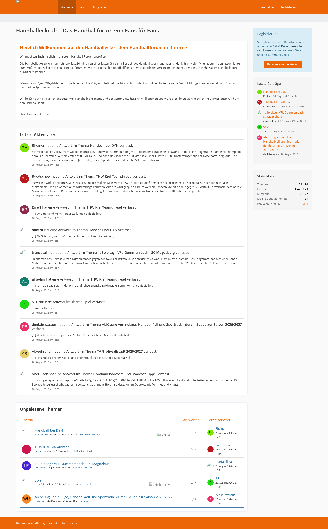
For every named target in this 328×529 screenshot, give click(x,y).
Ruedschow (222, 445)
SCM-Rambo (41, 434)
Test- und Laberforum (84, 484)
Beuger (39, 451)
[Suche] (305, 7)
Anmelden (268, 7)
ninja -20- (40, 484)
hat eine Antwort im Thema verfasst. (82, 145)
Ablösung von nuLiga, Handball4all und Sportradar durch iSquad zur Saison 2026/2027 (103, 497)
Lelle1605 (40, 467)
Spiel (39, 480)
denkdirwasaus (225, 495)
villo (305, 203)
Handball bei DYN (49, 430)
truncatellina (223, 462)
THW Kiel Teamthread (52, 447)
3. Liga (84, 500)
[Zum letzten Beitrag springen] (210, 433)
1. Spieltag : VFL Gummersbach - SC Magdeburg (72, 463)
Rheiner (220, 428)
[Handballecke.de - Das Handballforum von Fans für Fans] (37, 10)
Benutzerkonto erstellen (282, 64)
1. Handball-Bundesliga (86, 451)
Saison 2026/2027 (82, 467)
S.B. (217, 478)
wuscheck (40, 500)
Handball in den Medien (87, 434)
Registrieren (288, 7)
